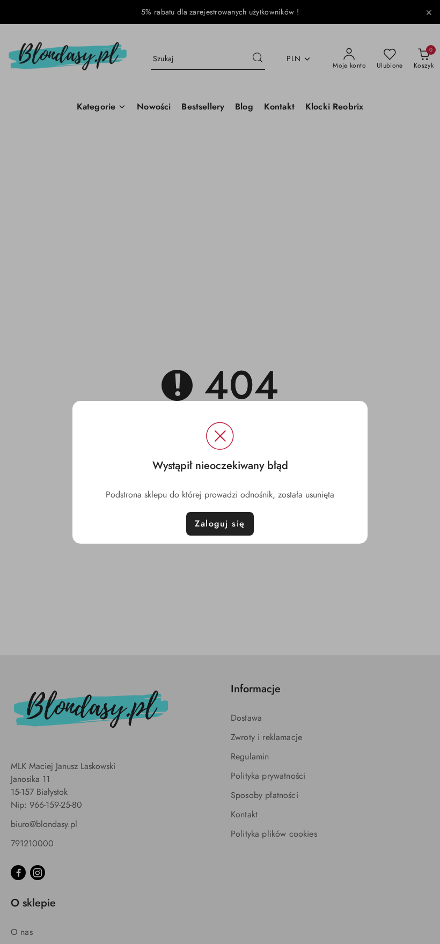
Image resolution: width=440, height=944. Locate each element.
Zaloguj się (220, 523)
